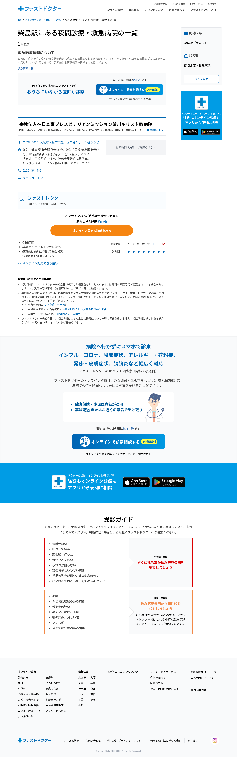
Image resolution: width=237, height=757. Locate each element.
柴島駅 (59, 19)
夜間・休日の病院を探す (164, 689)
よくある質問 (178, 3)
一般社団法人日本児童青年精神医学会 (84, 309)
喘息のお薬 (52, 694)
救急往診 (134, 9)
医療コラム (156, 683)
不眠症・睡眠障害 (28, 705)
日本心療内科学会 (54, 304)
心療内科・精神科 (28, 694)
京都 (93, 688)
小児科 (22, 688)
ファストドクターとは (203, 9)
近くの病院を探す (34, 19)
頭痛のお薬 (52, 688)
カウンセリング (154, 9)
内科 (20, 683)
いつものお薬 (53, 683)
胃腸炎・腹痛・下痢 (29, 711)
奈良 (93, 694)
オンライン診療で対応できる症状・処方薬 (130, 99)
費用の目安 (144, 454)
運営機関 (211, 3)
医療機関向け (160, 3)
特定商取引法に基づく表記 (165, 740)
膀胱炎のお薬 (53, 699)
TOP (20, 19)
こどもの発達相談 (28, 699)
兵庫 (93, 683)
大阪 (93, 677)
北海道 (82, 677)
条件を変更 (201, 79)
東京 (80, 683)
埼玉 (80, 694)
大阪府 (49, 19)
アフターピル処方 (56, 711)
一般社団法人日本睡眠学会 (70, 314)
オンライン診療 (114, 9)
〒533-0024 (61, 142)
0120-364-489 (32, 170)
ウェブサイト (31, 178)
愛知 (80, 705)
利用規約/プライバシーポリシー (125, 740)
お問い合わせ (196, 3)
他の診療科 (153, 130)
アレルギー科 (25, 716)
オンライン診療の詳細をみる (92, 230)
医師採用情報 (198, 690)
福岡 (93, 699)
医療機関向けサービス (203, 672)
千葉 (80, 699)
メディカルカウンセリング (122, 671)
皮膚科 (49, 677)
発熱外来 (23, 677)
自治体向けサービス (202, 678)
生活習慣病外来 (55, 705)
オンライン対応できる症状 (40, 263)
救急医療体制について (31, 68)
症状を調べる (177, 9)
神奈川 (82, 688)
